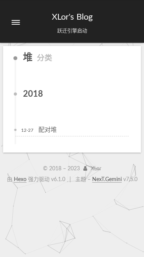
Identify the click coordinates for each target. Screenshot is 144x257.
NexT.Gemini (107, 179)
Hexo (20, 179)
